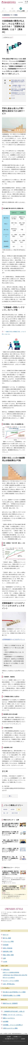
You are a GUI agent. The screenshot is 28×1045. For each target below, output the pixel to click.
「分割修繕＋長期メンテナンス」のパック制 (18, 86)
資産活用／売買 (7, 951)
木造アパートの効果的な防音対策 (11, 972)
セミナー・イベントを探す (11, 980)
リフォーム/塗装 (21, 11)
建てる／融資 (7, 938)
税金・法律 (5, 813)
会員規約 (23, 1038)
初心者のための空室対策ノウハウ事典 (14, 992)
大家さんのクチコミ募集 (10, 1028)
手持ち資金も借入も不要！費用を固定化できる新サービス (18, 82)
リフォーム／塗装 (8, 941)
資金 (19, 809)
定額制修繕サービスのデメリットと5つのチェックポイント (18, 94)
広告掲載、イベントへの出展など (13, 1025)
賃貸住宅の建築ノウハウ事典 (11, 995)
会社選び (13, 809)
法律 (4, 958)
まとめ (13, 98)
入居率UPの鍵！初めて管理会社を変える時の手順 (15, 975)
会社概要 (5, 1021)
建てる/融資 (12, 11)
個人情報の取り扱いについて (11, 1038)
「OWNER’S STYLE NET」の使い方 (13, 1011)
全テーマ (4, 11)
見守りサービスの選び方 (9, 977)
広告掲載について (17, 1036)
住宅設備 (5, 945)
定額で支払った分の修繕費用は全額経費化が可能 (18, 89)
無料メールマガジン (9, 1018)
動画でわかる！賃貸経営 (10, 1003)
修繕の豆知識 (15, 813)
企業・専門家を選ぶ (9, 984)
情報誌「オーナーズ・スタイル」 (13, 1015)
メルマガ (20, 2)
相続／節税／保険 (8, 955)
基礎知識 (5, 809)
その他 (5, 961)
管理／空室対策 (7, 948)
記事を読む (6, 969)
